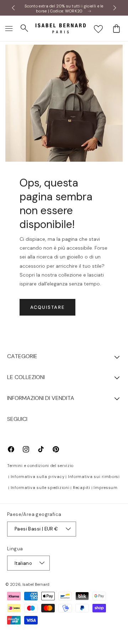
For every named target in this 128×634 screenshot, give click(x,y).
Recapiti (81, 487)
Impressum (105, 487)
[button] (9, 28)
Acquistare (47, 307)
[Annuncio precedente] (13, 8)
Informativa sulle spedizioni (40, 487)
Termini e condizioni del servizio (40, 465)
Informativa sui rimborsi (94, 476)
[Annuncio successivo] (115, 8)
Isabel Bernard (35, 584)
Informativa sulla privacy (38, 476)
